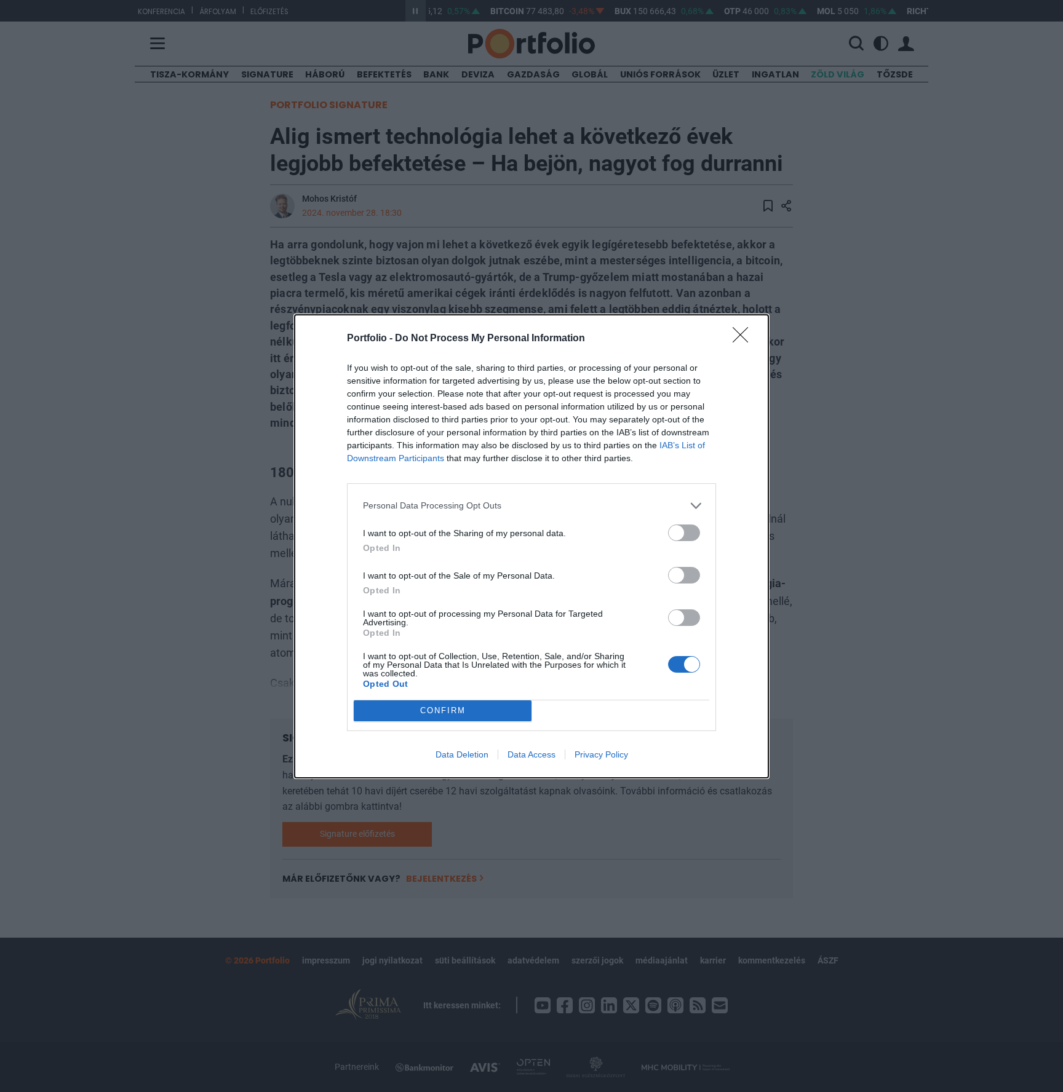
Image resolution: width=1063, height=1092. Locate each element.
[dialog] (531, 546)
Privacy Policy (601, 754)
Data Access (531, 754)
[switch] (684, 532)
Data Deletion (462, 754)
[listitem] (531, 505)
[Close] (744, 338)
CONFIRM (443, 710)
